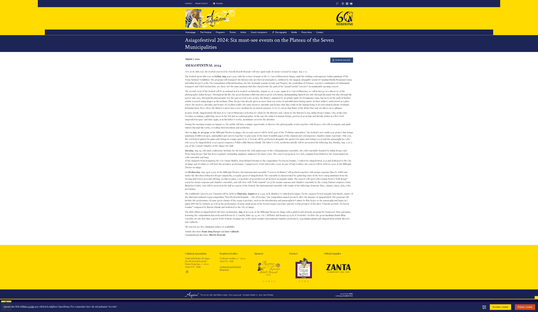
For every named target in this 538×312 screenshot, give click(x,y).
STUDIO (348, 296)
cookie (31, 306)
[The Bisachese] (269, 278)
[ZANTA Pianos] (338, 278)
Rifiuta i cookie (525, 307)
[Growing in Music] (303, 278)
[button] (263, 281)
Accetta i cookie (500, 307)
